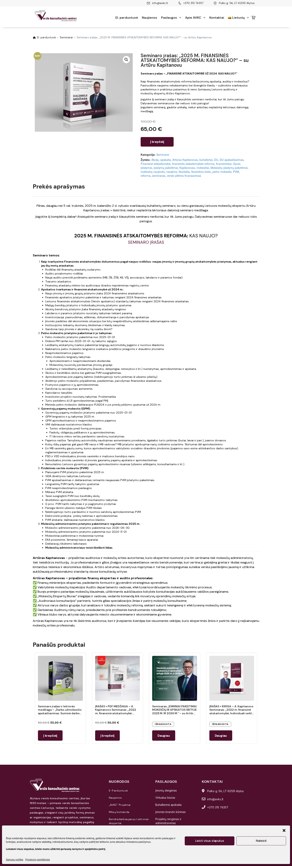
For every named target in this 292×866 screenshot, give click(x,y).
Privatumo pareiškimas (37, 859)
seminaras (158, 176)
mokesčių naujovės (153, 172)
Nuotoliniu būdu (201, 172)
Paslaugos (169, 17)
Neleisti (261, 841)
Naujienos (149, 17)
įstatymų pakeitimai (166, 168)
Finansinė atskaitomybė (155, 164)
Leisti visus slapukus (209, 841)
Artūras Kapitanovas (185, 160)
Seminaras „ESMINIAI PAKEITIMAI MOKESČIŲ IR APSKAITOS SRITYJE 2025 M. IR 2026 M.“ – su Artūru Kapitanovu (174, 712)
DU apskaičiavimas (232, 160)
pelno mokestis (222, 172)
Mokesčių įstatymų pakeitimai (229, 168)
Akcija (155, 160)
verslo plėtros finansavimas (184, 176)
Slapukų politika (14, 859)
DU (216, 160)
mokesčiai (202, 168)
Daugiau (164, 736)
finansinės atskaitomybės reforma (193, 164)
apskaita (165, 160)
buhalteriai (206, 160)
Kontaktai (216, 17)
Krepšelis (253, 17)
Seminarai (66, 37)
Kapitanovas (187, 168)
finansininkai (223, 164)
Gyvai (236, 164)
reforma (146, 176)
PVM (236, 172)
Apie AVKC (193, 17)
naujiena (171, 172)
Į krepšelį (157, 142)
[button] (284, 830)
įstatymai (146, 168)
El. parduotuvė (126, 17)
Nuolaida (184, 172)
